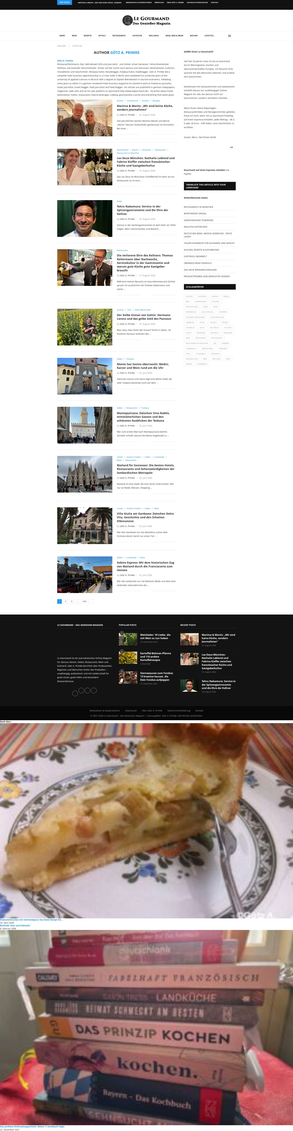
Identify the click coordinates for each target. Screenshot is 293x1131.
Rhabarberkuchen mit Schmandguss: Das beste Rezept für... (31, 919)
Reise (74, 35)
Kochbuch (214, 327)
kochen (227, 327)
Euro (215, 307)
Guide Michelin (217, 317)
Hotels (102, 35)
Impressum (159, 2)
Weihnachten (192, 359)
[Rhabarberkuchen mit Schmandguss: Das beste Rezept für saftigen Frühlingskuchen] (146, 820)
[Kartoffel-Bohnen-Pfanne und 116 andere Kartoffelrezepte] (128, 658)
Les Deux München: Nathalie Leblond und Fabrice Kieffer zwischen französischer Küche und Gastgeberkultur (146, 161)
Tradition (215, 353)
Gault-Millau (207, 312)
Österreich (202, 364)
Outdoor (137, 35)
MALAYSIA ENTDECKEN (195, 226)
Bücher (194, 35)
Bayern (215, 296)
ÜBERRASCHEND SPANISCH (198, 263)
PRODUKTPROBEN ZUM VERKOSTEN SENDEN (207, 276)
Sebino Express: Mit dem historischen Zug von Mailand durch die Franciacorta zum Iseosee (145, 566)
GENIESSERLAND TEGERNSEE (198, 220)
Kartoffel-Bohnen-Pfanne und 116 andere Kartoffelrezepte (155, 657)
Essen (205, 307)
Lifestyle (209, 35)
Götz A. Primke (65, 60)
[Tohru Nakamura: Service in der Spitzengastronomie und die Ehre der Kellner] (84, 218)
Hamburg (190, 322)
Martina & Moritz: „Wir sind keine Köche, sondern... (100, 3)
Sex (214, 343)
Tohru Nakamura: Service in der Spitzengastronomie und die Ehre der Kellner (142, 210)
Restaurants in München (197, 343)
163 (84, 601)
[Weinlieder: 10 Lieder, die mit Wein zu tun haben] (128, 639)
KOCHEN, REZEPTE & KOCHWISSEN (201, 249)
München (201, 333)
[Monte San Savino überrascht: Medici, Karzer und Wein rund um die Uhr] (84, 376)
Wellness (154, 35)
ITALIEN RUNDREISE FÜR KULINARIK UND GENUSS (209, 243)
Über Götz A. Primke (175, 2)
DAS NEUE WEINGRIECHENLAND (200, 269)
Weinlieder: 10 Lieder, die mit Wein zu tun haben (155, 636)
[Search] (234, 35)
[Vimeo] (219, 7)
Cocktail (215, 301)
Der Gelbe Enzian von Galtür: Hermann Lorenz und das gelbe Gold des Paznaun (144, 316)
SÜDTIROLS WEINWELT (195, 256)
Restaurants (119, 35)
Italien (225, 322)
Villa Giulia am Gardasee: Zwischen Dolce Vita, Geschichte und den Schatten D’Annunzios (145, 517)
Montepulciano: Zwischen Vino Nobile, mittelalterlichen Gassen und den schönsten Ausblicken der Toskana (143, 416)
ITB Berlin (190, 327)
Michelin (214, 333)
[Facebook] (216, 7)
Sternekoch (191, 348)
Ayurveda (202, 296)
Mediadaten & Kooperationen (139, 2)
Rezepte (88, 35)
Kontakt (214, 2)
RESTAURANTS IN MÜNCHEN (198, 206)
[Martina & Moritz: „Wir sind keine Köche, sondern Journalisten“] (84, 118)
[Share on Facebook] (145, 134)
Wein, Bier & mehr (174, 35)
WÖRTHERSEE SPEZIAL (195, 213)
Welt (228, 359)
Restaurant (200, 338)
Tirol (188, 353)
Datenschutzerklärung (197, 2)
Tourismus (201, 353)
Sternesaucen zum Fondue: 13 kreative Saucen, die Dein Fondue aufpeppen (156, 676)
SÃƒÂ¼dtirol (207, 348)
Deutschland (192, 307)
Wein (205, 359)
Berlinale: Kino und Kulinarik (15, 925)
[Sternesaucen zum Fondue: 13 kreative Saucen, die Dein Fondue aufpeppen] (128, 677)
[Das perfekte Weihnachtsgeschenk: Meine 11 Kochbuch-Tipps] (146, 1027)
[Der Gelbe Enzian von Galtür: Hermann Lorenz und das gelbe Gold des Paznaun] (84, 327)
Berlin (226, 296)
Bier (187, 301)
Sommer (225, 343)
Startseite (61, 45)
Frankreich (191, 312)
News (62, 35)
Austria (189, 296)
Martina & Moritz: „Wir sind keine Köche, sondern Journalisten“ (145, 107)
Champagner (200, 301)
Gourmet (223, 312)
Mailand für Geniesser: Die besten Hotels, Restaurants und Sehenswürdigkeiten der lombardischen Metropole (145, 469)
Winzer (189, 364)
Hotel (202, 322)
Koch (202, 327)
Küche (188, 333)
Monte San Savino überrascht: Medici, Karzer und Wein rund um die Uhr (143, 366)
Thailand (223, 348)
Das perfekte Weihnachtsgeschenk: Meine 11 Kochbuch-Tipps (32, 1126)
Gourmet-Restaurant (195, 317)
